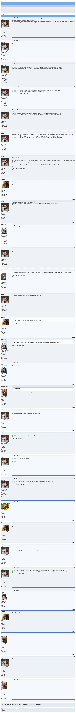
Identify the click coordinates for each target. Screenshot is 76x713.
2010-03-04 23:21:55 (17, 656)
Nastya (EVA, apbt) (4, 271)
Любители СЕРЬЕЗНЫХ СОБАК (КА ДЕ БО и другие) (10, 704)
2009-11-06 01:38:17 (17, 247)
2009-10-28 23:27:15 (17, 86)
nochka (2, 17)
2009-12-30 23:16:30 (17, 478)
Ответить (73, 14)
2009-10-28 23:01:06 (17, 17)
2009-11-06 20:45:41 (17, 270)
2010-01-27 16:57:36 (17, 567)
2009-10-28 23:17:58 (17, 63)
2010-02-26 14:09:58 (17, 590)
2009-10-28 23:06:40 (17, 40)
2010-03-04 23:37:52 (17, 679)
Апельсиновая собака (4, 386)
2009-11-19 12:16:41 (17, 362)
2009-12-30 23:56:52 (17, 501)
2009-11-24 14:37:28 (17, 432)
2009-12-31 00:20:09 (17, 522)
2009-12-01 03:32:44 (17, 455)
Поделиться (13, 17)
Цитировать (73, 38)
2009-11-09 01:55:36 (17, 293)
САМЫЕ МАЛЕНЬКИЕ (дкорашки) (24, 704)
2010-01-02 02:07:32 (17, 544)
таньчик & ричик (3, 224)
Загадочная (3, 179)
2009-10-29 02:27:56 (17, 109)
